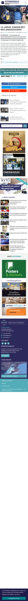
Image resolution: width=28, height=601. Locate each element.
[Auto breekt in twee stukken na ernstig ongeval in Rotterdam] (4, 209)
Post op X (15, 87)
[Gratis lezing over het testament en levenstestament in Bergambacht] (4, 203)
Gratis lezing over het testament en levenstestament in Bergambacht (18, 202)
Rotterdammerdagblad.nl (12, 1)
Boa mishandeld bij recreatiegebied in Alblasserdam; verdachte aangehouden (18, 101)
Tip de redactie (15, 90)
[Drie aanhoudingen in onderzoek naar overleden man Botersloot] (4, 216)
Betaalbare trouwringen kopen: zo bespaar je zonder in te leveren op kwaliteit (19, 228)
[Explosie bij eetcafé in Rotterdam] (4, 235)
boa (3, 59)
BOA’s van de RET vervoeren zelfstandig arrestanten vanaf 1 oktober (18, 110)
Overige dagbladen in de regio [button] (9, 376)
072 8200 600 (6, 333)
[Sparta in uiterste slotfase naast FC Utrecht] (4, 222)
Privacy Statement (6, 385)
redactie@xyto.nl (7, 335)
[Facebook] (2, 343)
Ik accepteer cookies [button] (14, 598)
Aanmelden (5, 355)
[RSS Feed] (8, 343)
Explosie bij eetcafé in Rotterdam (18, 233)
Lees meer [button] (17, 594)
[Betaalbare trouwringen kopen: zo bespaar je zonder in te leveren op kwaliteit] (4, 229)
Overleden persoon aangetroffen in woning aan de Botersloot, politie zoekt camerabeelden (18, 241)
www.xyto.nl (6, 337)
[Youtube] (5, 343)
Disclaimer (4, 383)
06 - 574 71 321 (20, 76)
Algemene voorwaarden (7, 380)
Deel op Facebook (15, 84)
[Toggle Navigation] (25, 2)
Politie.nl (25, 32)
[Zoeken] (25, 125)
